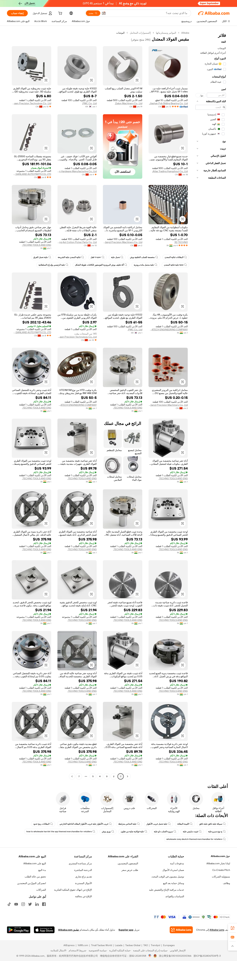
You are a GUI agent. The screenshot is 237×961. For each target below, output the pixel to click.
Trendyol (155, 945)
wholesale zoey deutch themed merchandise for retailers (194, 839)
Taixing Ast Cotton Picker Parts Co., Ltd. (77, 242)
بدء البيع (42, 870)
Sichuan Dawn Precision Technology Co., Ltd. (31, 103)
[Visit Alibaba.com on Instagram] (23, 904)
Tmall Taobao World (101, 945)
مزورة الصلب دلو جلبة (163, 831)
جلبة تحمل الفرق (40, 257)
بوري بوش (106, 831)
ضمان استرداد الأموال (173, 870)
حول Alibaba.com (220, 856)
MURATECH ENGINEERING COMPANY (168, 329)
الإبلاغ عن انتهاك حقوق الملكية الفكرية (73, 889)
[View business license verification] (149, 956)
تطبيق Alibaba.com (68, 929)
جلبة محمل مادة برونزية (144, 265)
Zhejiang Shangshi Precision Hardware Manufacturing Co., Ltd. (77, 171)
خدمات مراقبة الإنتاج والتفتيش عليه (166, 889)
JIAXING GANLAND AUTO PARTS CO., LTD (31, 174)
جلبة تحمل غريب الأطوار (156, 824)
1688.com (83, 945)
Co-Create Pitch (221, 870)
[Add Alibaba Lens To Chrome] (181, 929)
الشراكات (41, 889)
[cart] (59, 13)
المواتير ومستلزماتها (166, 32)
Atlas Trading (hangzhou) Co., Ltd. (170, 171)
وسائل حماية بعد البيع (173, 883)
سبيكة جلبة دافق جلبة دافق (210, 824)
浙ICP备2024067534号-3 (207, 955)
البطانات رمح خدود (41, 824)
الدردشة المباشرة (83, 870)
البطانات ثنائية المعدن (174, 257)
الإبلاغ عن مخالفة (83, 896)
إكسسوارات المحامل (140, 32)
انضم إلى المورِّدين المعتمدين (31, 883)
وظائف (226, 883)
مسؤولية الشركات (221, 876)
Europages (169, 945)
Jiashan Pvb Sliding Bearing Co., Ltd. (168, 103)
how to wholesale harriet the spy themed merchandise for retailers (59, 831)
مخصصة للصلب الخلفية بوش (142, 257)
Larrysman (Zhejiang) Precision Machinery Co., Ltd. (122, 242)
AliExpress (69, 945)
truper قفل (96, 257)
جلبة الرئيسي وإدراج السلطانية (52, 265)
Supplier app (125, 929)
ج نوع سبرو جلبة (215, 831)
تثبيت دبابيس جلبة (190, 831)
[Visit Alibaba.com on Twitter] (30, 904)
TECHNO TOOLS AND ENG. (36, 245)
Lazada (118, 945)
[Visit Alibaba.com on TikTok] (9, 904)
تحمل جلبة (115, 257)
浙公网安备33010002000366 (175, 955)
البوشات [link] (120, 32)
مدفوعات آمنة (177, 863)
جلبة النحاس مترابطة (127, 824)
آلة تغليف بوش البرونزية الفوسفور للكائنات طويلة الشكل (99, 265)
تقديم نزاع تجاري (83, 876)
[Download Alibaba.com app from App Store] (44, 929)
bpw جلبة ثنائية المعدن (173, 265)
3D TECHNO (181, 242)
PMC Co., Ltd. (89, 103)
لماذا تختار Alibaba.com (218, 863)
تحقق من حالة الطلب (35, 876)
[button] (104, 13)
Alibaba (185, 32)
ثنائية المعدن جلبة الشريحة (69, 257)
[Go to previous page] (127, 776)
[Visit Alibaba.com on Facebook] (44, 904)
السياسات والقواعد (174, 896)
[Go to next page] (72, 776)
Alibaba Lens (217, 929)
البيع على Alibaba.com (34, 863)
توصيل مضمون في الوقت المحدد (167, 876)
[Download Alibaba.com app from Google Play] (18, 929)
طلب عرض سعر (129, 870)
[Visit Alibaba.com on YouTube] (16, 904)
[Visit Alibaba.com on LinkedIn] (37, 904)
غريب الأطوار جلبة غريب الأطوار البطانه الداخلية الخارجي (84, 824)
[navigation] (210, 405)
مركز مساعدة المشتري (80, 863)
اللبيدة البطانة (183, 824)
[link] (232, 928)
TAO (145, 945)
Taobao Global (132, 945)
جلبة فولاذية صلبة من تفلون (132, 831)
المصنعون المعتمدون (128, 863)
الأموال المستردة (83, 883)
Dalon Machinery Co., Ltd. (128, 103)
